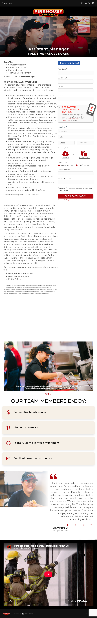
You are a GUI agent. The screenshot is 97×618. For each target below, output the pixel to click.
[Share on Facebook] (81, 3)
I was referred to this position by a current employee (76, 189)
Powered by (17, 614)
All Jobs (8, 3)
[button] (46, 394)
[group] (48, 366)
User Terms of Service (73, 119)
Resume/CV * (63, 148)
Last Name (62, 78)
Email (60, 87)
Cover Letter (63, 162)
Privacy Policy (66, 120)
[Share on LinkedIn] (85, 3)
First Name (62, 69)
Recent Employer (64, 178)
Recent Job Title (64, 170)
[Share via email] (93, 3)
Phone (61, 95)
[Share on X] (89, 3)
